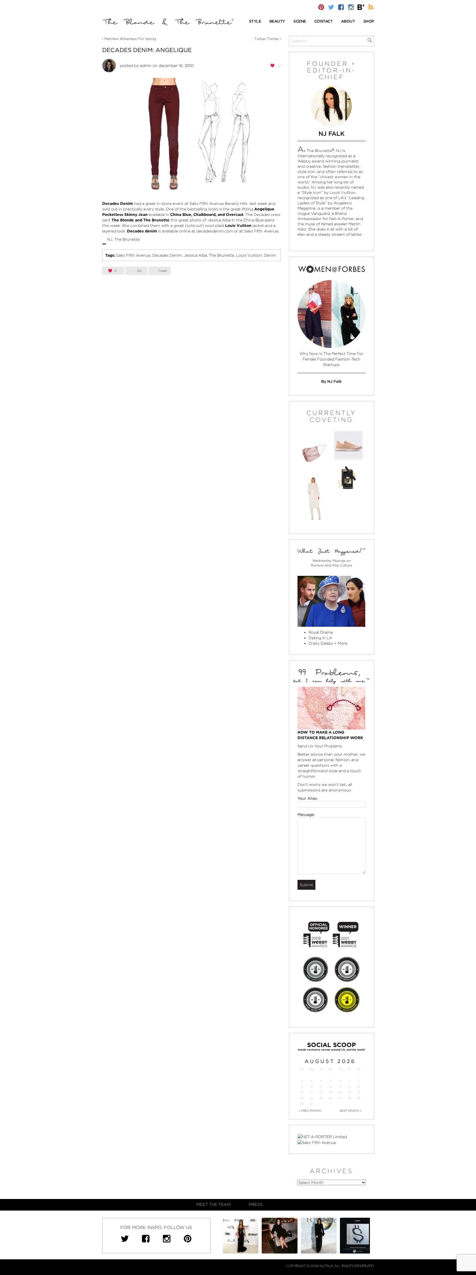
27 (340, 1098)
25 (321, 1098)
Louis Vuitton (249, 255)
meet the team (213, 1204)
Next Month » (351, 1110)
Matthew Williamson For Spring (130, 39)
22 (358, 1092)
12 (330, 1086)
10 (311, 1086)
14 (349, 1086)
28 (349, 1098)
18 (321, 1092)
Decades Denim (167, 255)
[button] (255, 22)
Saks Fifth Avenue (133, 255)
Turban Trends (266, 39)
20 (340, 1092)
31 (311, 1104)
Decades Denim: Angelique (147, 50)
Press (256, 1204)
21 (349, 1092)
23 (302, 1098)
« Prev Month (310, 1110)
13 (340, 1086)
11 (321, 1086)
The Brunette (221, 255)
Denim (270, 255)
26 (330, 1098)
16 (302, 1092)
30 (302, 1104)
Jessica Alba (195, 255)
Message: (306, 814)
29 (358, 1098)
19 (330, 1092)
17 (311, 1092)
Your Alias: (308, 798)
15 (358, 1086)
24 (311, 1098)
